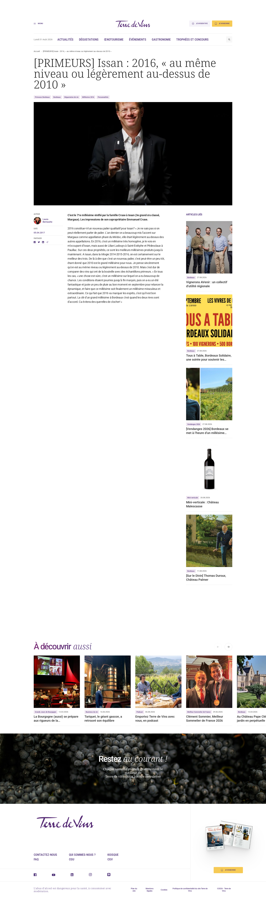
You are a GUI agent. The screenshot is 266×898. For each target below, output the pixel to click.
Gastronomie (161, 39)
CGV (110, 859)
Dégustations (89, 39)
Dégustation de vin (71, 97)
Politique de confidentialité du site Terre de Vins (190, 890)
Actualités (65, 39)
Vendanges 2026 (193, 424)
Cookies (164, 890)
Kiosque (113, 855)
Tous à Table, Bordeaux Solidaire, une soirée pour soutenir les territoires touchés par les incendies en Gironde (208, 358)
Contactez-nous (45, 855)
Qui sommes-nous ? (82, 855)
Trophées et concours (192, 39)
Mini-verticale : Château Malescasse (202, 504)
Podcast (140, 712)
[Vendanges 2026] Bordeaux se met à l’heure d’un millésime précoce (207, 431)
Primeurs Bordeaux (42, 97)
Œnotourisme (113, 39)
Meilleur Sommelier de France (199, 712)
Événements (137, 39)
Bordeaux (57, 97)
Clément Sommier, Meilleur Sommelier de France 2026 (204, 718)
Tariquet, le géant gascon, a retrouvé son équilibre (103, 718)
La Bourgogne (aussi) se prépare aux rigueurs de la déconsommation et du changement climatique (56, 719)
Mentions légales (149, 890)
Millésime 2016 (88, 97)
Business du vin (92, 712)
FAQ (36, 859)
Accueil (37, 51)
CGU (71, 859)
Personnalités (103, 97)
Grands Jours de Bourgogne (45, 712)
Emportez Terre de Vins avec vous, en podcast (155, 718)
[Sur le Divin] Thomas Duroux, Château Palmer (206, 578)
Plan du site (134, 890)
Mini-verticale (192, 498)
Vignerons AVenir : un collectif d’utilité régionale (206, 284)
